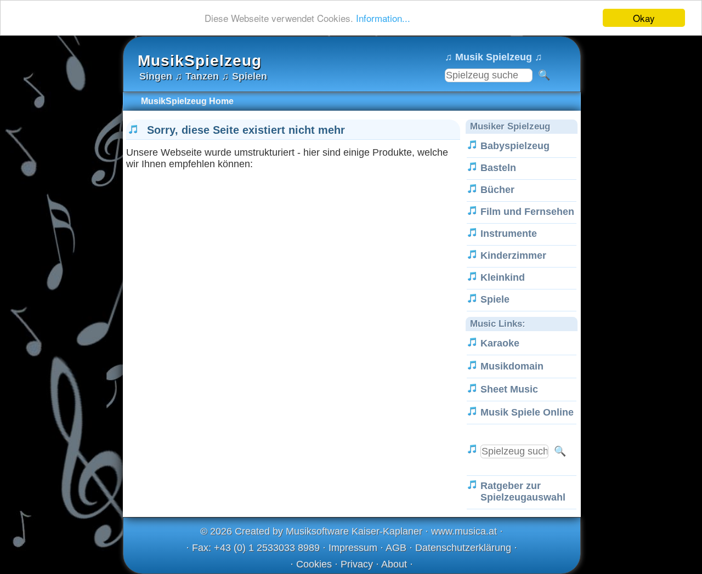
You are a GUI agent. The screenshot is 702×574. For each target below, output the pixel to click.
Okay (644, 18)
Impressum (353, 547)
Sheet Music (509, 389)
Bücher (497, 189)
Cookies (314, 564)
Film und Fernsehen (527, 211)
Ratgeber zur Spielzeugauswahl (522, 491)
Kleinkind (502, 277)
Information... (383, 18)
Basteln (498, 167)
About (394, 564)
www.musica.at (464, 531)
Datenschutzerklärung (463, 547)
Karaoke (499, 343)
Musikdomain (512, 366)
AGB (396, 547)
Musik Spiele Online (527, 412)
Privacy (357, 564)
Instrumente (508, 233)
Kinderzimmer (513, 255)
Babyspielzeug (515, 145)
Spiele (494, 299)
